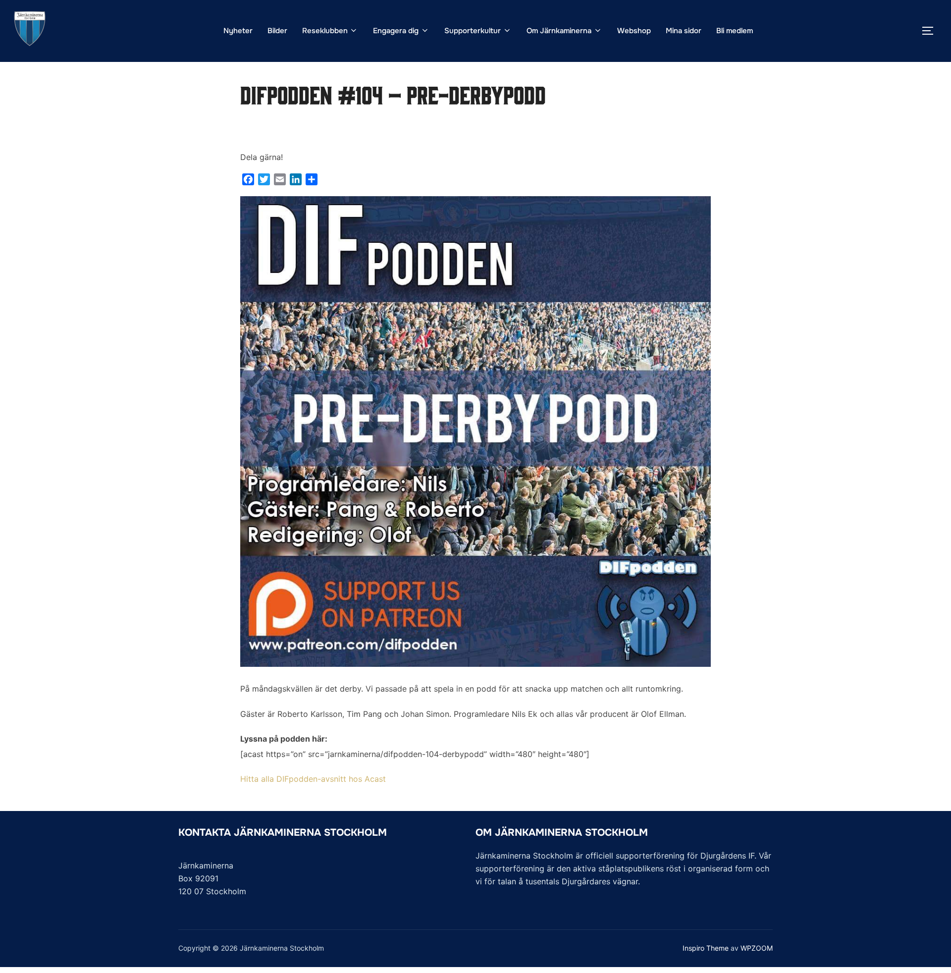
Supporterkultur (472, 31)
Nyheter (238, 31)
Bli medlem (734, 31)
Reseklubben (325, 31)
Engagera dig (396, 31)
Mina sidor (683, 31)
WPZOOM (756, 948)
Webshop (634, 31)
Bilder (277, 31)
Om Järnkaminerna (559, 31)
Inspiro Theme (706, 948)
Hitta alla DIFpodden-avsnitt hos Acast (313, 779)
